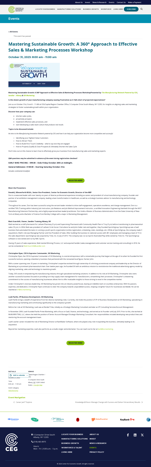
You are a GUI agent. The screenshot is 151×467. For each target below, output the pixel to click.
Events (111, 2)
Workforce (106, 9)
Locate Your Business (45, 9)
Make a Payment (134, 2)
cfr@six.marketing (24, 289)
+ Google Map (37, 385)
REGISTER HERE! (75, 180)
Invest (87, 2)
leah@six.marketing (105, 329)
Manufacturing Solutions (69, 9)
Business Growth (91, 9)
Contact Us (121, 2)
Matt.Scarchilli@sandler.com (34, 246)
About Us (79, 2)
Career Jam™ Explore (24, 402)
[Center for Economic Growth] (16, 9)
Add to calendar (19, 375)
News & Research (99, 2)
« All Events (13, 32)
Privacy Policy (97, 452)
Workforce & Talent (71, 448)
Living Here (118, 9)
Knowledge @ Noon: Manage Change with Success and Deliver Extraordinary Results (108, 402)
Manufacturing (13, 391)
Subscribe (131, 9)
